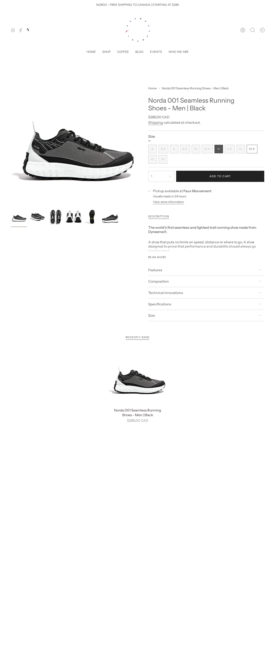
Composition (158, 281)
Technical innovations (165, 293)
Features (155, 270)
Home (152, 88)
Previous (10, 143)
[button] (106, 52)
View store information (168, 202)
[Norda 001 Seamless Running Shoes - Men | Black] (137, 376)
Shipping (155, 122)
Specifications (159, 304)
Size (151, 315)
